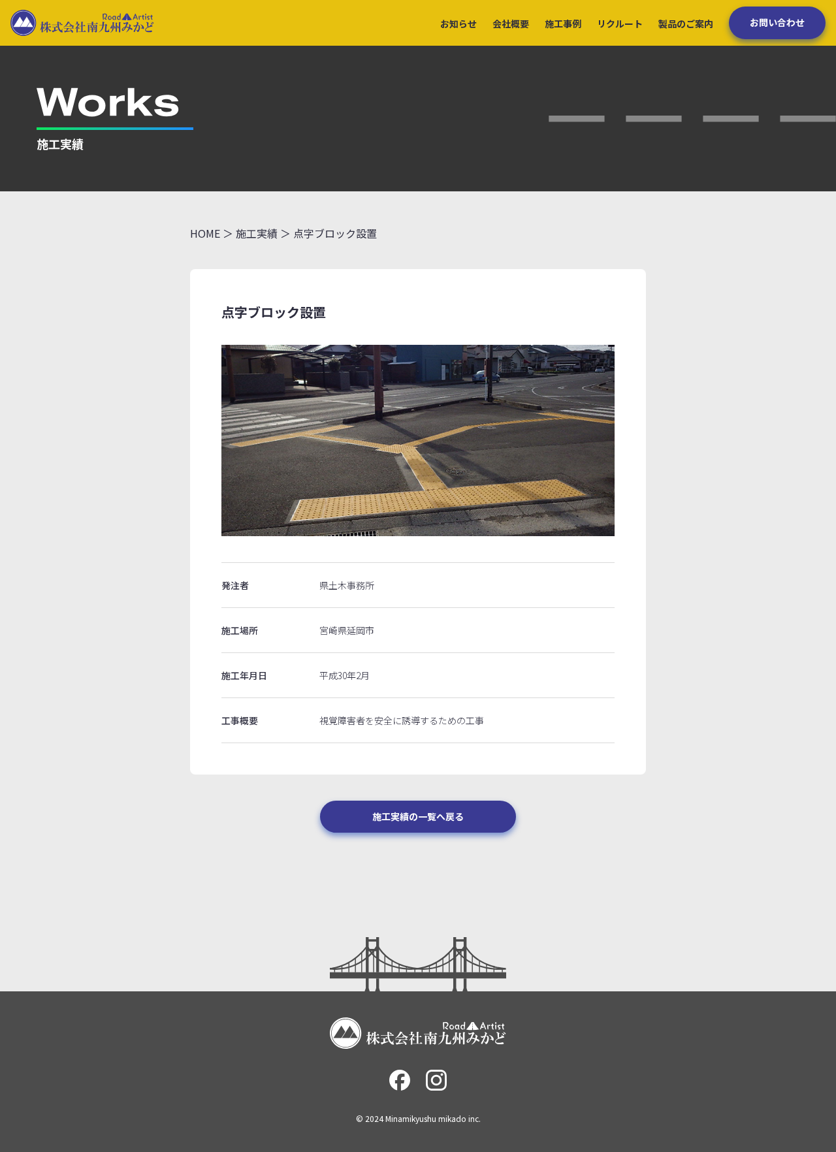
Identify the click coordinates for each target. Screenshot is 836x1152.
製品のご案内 (685, 23)
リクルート (620, 23)
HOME (205, 233)
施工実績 (257, 233)
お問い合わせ (777, 22)
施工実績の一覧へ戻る (418, 816)
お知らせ (458, 23)
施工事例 (563, 23)
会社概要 (510, 23)
